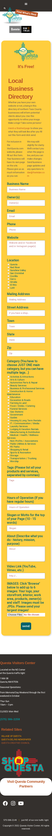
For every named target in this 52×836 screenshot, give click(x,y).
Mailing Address (18, 294)
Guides (13, 417)
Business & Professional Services (27, 388)
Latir (12, 287)
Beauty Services (18, 385)
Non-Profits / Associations (24, 440)
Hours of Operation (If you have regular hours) (25, 499)
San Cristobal (17, 273)
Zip (9, 348)
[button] (26, 4)
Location (13, 260)
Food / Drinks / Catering (22, 405)
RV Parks (15, 446)
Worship (14, 461)
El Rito (13, 284)
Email (11, 211)
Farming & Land (18, 403)
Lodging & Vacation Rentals (24, 429)
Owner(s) (13, 197)
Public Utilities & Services (23, 443)
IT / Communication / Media (24, 423)
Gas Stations (16, 411)
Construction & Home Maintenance (20, 393)
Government (16, 414)
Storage (14, 455)
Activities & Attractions (22, 376)
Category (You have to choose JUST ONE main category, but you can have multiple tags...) (25, 366)
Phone (11, 224)
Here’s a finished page (19, 128)
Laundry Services (19, 426)
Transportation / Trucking (23, 458)
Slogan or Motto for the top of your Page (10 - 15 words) (26, 518)
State (11, 334)
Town (10, 321)
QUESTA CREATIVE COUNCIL (15, 743)
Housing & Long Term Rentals (25, 420)
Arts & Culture (17, 379)
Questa (13, 264)
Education (15, 397)
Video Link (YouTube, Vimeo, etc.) (21, 568)
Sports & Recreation (20, 452)
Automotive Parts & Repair (24, 382)
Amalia (13, 281)
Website (12, 237)
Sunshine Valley (18, 270)
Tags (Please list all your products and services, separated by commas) (24, 471)
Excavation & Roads (20, 400)
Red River (15, 267)
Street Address (17, 307)
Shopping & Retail (19, 449)
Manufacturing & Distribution (25, 432)
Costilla (14, 276)
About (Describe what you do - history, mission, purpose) (25, 540)
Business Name (18, 184)
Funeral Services (18, 408)
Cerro (13, 279)
